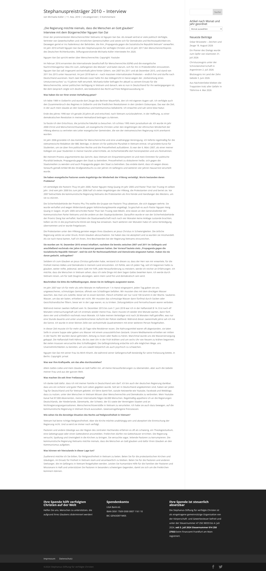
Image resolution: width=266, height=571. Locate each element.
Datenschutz (66, 558)
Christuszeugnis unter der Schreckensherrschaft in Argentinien (203, 66)
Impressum (49, 558)
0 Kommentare (107, 16)
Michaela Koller (56, 16)
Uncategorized (90, 16)
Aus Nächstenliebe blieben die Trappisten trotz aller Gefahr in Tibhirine (206, 86)
